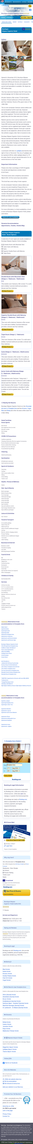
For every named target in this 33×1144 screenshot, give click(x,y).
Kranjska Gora (6, 22)
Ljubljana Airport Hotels (10, 1049)
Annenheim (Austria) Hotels (11, 997)
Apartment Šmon (5, 716)
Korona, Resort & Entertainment (9, 665)
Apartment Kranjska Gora (7, 634)
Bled (2, 410)
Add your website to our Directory (13, 1087)
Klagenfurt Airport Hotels (10, 1047)
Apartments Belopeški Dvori (8, 718)
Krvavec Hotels (7, 973)
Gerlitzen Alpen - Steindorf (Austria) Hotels (15, 1003)
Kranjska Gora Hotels (13, 741)
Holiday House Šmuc (6, 653)
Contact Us (6, 1116)
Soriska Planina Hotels (9, 976)
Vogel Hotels (7, 980)
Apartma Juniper (5, 701)
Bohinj (8, 410)
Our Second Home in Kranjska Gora (10, 670)
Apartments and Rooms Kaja (8, 640)
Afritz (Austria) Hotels (9, 994)
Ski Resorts (8, 2)
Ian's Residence (5, 661)
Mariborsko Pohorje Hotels (11, 1031)
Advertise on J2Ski (8, 1106)
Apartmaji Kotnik (5, 630)
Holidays (26, 22)
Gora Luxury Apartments (7, 649)
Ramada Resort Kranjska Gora (8, 674)
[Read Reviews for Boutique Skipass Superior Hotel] (8, 887)
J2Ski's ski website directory (12, 1079)
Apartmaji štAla (5, 632)
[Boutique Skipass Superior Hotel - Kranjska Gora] (8, 48)
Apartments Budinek (6, 720)
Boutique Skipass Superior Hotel (9, 644)
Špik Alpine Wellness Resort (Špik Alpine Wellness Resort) (16, 685)
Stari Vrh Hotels (7, 978)
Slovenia (9, 17)
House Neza (4, 657)
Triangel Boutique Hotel (7, 682)
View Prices (7, 291)
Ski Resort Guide (20, 864)
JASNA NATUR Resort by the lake (9, 663)
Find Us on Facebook (11, 1063)
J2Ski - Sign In (27, 17)
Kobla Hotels (6, 971)
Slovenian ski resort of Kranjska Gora (16, 407)
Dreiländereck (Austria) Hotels (12, 1001)
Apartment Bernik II (6, 708)
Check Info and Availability (10, 217)
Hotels (3, 17)
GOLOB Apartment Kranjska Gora (9, 646)
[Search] (30, 6)
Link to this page (8, 1110)
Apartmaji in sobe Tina (7, 704)
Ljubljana (19, 151)
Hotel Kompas (5, 655)
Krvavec (24, 408)
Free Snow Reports (15, 840)
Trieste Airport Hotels (9, 1051)
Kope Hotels (6, 1028)
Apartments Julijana (6, 726)
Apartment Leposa (6, 710)
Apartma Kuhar (5, 629)
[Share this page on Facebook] (30, 10)
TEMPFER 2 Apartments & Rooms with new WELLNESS (15, 678)
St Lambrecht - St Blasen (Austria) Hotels (15, 1007)
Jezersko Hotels (8, 1026)
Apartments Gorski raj (6, 636)
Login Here (9, 846)
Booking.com (17, 950)
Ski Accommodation (10, 1081)
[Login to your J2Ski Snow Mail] (16, 831)
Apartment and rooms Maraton (9, 712)
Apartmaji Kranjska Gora (7, 702)
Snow (14, 22)
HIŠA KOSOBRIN (5, 651)
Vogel (29, 408)
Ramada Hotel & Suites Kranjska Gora (10, 672)
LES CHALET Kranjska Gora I (8, 668)
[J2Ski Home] (4, 5)
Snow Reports (17, 2)
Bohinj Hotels (7, 1022)
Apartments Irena (5, 724)
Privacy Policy (7, 1114)
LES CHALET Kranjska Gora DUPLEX (10, 666)
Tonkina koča (4, 680)
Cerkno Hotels (7, 1024)
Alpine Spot (4, 627)
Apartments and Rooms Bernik (9, 638)
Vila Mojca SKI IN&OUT (7, 683)
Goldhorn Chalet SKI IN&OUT (8, 647)
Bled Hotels (6, 969)
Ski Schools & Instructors (12, 1083)
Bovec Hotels (7, 999)
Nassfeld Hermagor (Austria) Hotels (13, 1005)
